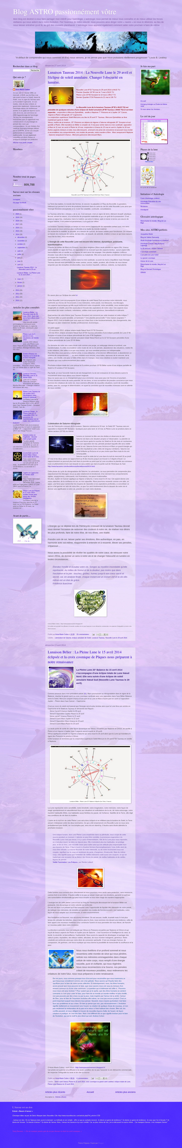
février (19, 282)
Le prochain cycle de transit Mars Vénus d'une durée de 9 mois (31, 455)
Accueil (90, 1092)
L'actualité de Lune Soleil (149, 255)
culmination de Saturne (63, 638)
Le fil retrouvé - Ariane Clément (152, 248)
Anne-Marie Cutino (22, 89)
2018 (18, 221)
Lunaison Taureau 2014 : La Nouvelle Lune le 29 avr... (27, 268)
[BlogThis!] (100, 634)
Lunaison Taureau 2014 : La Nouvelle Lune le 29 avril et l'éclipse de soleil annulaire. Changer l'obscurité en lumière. (90, 77)
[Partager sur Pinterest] (107, 634)
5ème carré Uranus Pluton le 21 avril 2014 (70, 1082)
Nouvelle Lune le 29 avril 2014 (116, 638)
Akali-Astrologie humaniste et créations (155, 240)
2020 (18, 214)
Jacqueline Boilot (147, 234)
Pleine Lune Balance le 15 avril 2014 (61, 1084)
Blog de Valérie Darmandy (150, 237)
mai (19, 261)
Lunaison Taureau (98, 638)
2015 (18, 231)
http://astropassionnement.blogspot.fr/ (90, 1067)
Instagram (16, 199)
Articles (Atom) (60, 1097)
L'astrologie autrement (148, 252)
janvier (20, 286)
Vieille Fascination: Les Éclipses (65, 862)
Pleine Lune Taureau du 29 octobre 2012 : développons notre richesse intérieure (31, 394)
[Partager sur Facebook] (105, 634)
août (19, 251)
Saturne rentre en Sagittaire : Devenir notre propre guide (30, 437)
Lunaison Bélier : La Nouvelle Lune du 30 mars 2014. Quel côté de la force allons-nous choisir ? (31, 316)
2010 (18, 300)
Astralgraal (144, 210)
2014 (18, 234)
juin (18, 258)
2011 (18, 297)
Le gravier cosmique (148, 258)
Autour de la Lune (147, 261)
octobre (20, 244)
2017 (18, 224)
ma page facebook (19, 203)
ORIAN (143, 272)
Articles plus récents (55, 1092)
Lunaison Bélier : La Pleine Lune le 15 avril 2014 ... (28, 274)
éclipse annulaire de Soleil (81, 638)
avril (19, 264)
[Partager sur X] (102, 634)
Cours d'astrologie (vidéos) (150, 198)
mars (19, 279)
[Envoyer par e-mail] (97, 634)
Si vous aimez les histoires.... (151, 109)
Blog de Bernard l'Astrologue (151, 269)
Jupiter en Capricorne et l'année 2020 (30, 474)
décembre (21, 237)
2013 (18, 290)
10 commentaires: (83, 634)
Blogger (101, 1143)
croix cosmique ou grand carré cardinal (100, 1082)
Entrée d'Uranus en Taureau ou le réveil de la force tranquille (31, 356)
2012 (18, 294)
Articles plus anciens (125, 1092)
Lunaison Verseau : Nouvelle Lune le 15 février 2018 (30, 375)
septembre (21, 247)
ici (77, 295)
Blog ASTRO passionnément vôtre (64, 11)
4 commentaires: (83, 1078)
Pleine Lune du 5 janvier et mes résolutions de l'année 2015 (31, 337)
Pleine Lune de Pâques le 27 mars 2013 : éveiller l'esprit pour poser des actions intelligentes (31, 494)
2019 (18, 217)
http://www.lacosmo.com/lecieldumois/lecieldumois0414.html (71, 466)
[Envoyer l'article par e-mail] (93, 634)
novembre (21, 241)
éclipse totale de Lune (122, 1082)
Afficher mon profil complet (22, 143)
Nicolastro (144, 206)
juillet (19, 254)
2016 (18, 228)
